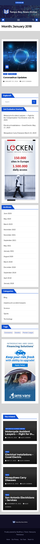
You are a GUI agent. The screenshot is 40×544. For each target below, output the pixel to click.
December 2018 (10, 267)
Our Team (23, 539)
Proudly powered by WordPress (13, 532)
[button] (33, 20)
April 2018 (7, 278)
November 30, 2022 (14, 503)
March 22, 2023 (13, 483)
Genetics (17, 332)
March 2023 (8, 224)
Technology (12, 73)
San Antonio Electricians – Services (19, 499)
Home (8, 539)
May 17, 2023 (12, 460)
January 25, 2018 (11, 81)
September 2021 (10, 240)
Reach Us (31, 539)
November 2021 (10, 235)
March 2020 (8, 262)
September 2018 (10, 273)
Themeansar (19, 534)
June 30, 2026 (12, 437)
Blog (5, 73)
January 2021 (9, 251)
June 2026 (8, 213)
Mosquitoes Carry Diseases (14, 133)
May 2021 (7, 246)
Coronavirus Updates (15, 77)
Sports (6, 314)
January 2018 (9, 283)
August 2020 (8, 256)
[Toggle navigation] (18, 19)
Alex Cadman (26, 81)
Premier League (28, 332)
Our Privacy (15, 539)
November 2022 (10, 229)
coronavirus (8, 332)
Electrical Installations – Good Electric (18, 125)
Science (7, 308)
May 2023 (7, 219)
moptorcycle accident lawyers (15, 303)
